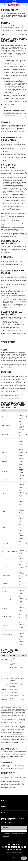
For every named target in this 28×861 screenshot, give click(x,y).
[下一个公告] (26, 1)
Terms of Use (20, 834)
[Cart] (26, 4)
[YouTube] (14, 844)
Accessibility (14, 857)
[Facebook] (9, 844)
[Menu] (1, 4)
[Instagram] (11, 844)
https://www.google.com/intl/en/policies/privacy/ (16, 182)
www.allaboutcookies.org (16, 733)
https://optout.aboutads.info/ (9, 236)
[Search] (4, 4)
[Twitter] (19, 844)
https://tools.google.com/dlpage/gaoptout (14, 185)
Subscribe (14, 830)
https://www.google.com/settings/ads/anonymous (12, 227)
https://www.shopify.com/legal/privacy (13, 152)
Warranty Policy (21, 854)
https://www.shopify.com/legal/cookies (10, 398)
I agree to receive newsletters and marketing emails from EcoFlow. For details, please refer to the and (14, 835)
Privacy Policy (6, 836)
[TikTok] (16, 844)
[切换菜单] (26, 801)
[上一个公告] (1, 1)
